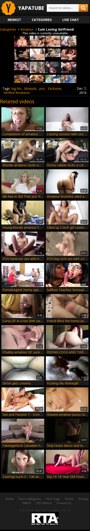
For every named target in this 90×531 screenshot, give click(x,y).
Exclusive (54, 88)
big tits (16, 88)
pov (42, 88)
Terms (69, 499)
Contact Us (63, 503)
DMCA (27, 503)
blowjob (30, 88)
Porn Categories (30, 499)
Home (10, 499)
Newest (14, 19)
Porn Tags (53, 499)
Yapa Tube (26, 8)
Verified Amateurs (16, 92)
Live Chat (70, 19)
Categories (42, 19)
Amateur (26, 29)
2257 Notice (44, 503)
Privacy (83, 499)
